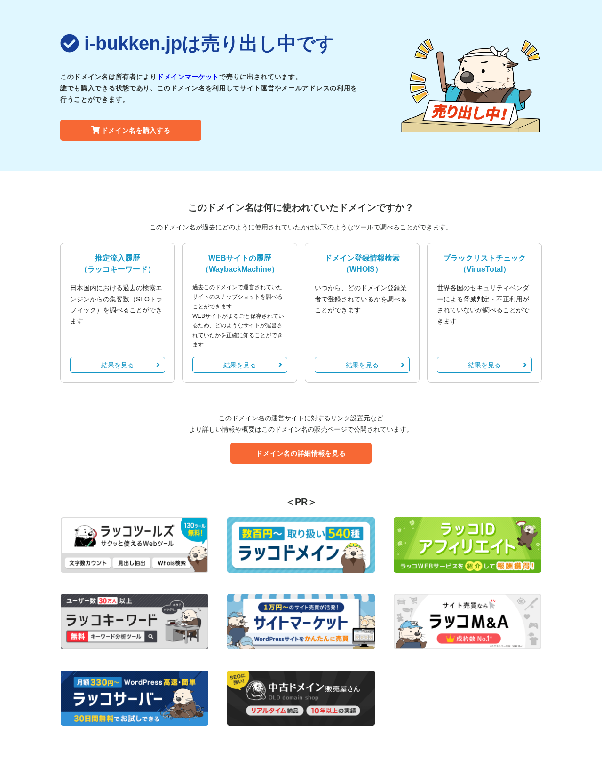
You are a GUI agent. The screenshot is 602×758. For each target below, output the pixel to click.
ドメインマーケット (188, 76)
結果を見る (117, 365)
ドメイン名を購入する (136, 130)
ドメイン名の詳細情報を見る (301, 453)
